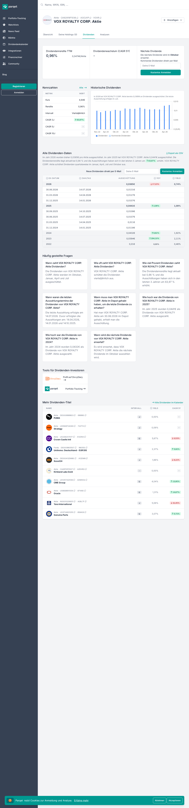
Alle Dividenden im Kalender (168, 402)
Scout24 (58, 461)
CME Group (59, 482)
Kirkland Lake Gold (63, 472)
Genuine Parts (61, 515)
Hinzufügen (172, 20)
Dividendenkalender (18, 44)
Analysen (104, 34)
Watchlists (13, 24)
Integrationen (14, 50)
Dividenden (88, 34)
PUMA (57, 418)
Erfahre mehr (81, 800)
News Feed (13, 31)
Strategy (58, 428)
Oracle (57, 493)
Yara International (63, 504)
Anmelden (19, 92)
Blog (4, 74)
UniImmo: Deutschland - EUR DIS (70, 450)
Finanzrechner (15, 57)
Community (13, 63)
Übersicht (48, 34)
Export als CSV (175, 153)
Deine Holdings (68, 34)
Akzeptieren (175, 800)
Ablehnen (159, 800)
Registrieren (19, 86)
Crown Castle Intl (62, 439)
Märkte (11, 37)
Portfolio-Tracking (17, 18)
